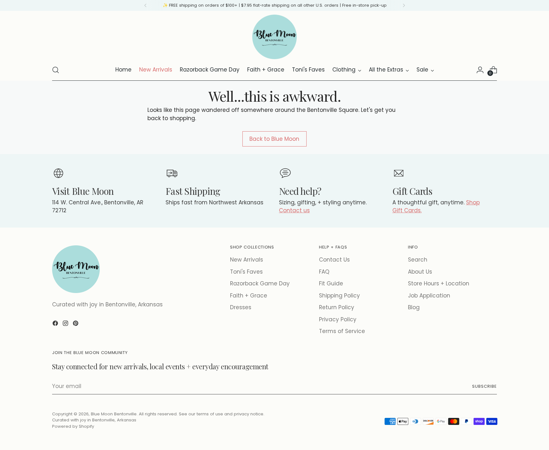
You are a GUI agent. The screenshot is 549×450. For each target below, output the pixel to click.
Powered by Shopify (73, 426)
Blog (414, 307)
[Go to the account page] (480, 70)
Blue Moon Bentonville (114, 414)
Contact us (294, 210)
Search (417, 259)
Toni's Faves (246, 272)
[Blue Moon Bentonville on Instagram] (66, 324)
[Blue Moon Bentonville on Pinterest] (76, 324)
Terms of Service (342, 331)
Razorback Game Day (260, 283)
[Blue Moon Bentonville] (274, 37)
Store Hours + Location (438, 283)
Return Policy (336, 307)
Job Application (429, 295)
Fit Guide (331, 283)
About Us (420, 272)
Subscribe (484, 386)
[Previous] (145, 5)
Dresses (240, 307)
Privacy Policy (337, 319)
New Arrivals (246, 259)
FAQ (324, 272)
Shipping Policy (339, 295)
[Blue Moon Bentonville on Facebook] (56, 324)
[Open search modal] (55, 70)
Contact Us (334, 259)
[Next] (404, 5)
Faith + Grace (248, 295)
